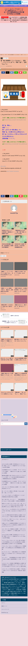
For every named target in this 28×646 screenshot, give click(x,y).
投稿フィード (4, 606)
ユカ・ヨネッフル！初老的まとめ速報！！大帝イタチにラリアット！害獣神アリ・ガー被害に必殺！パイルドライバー (14, 531)
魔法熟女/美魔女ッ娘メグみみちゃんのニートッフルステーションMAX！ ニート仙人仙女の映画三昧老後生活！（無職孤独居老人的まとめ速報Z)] (14, 477)
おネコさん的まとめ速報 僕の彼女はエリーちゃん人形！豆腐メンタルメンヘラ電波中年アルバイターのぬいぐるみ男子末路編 (14, 466)
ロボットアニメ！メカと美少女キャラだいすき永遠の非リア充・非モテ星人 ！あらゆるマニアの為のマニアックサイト (14, 511)
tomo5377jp (14, 213)
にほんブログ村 (4, 420)
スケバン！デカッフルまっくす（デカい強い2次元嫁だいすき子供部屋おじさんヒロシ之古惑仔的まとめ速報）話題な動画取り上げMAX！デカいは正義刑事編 (14, 542)
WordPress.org (4, 612)
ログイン (3, 602)
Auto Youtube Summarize (13, 171)
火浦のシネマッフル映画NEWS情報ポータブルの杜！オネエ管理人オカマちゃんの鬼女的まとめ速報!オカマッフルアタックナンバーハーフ (14, 525)
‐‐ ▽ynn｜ (6, 58)
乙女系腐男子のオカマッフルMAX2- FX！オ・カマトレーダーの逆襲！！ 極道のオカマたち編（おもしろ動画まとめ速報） (14, 471)
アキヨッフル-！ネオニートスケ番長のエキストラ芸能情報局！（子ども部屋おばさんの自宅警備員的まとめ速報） (14, 548)
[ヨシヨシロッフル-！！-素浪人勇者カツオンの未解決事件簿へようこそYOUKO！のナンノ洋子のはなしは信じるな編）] (14, 553)
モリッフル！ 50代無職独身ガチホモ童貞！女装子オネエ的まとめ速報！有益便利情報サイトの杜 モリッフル (14, 559)
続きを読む (3, 166)
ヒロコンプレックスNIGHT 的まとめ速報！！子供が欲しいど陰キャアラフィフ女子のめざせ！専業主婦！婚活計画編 (14, 571)
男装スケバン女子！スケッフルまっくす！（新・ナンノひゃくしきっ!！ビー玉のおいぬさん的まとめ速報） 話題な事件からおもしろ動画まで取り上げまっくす (14, 505)
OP (1, 58)
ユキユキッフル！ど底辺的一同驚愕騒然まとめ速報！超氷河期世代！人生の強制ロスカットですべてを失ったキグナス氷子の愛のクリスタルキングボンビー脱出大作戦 (14, 565)
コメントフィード (5, 609)
